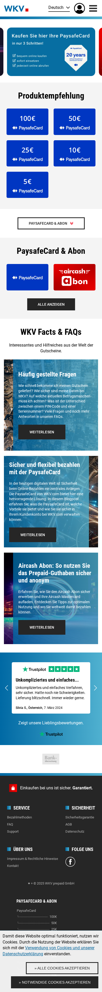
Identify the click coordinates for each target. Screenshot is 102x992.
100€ (53, 917)
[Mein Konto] (79, 8)
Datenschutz (74, 831)
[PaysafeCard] (51, 52)
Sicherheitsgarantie (79, 817)
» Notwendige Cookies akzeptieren (54, 982)
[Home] (16, 8)
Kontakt (13, 866)
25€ (54, 929)
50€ (54, 923)
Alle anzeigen (51, 304)
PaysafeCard (26, 911)
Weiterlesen (42, 432)
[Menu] (93, 8)
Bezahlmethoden (19, 817)
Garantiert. (82, 787)
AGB (68, 824)
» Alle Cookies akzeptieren (62, 968)
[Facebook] (70, 862)
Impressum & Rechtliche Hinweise (32, 859)
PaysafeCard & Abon (48, 223)
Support (13, 831)
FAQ (10, 824)
